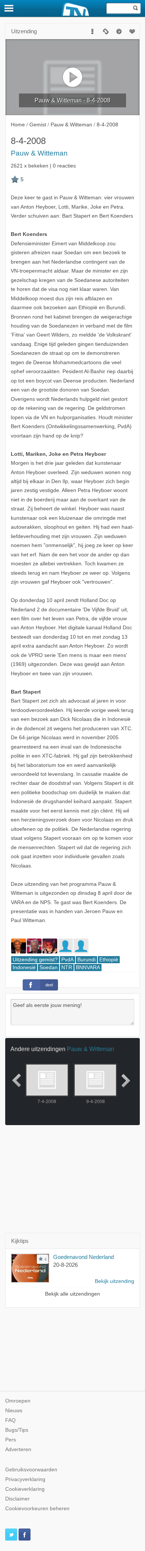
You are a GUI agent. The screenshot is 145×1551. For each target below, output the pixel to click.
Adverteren (18, 1449)
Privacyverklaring (25, 1479)
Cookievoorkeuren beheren (37, 1508)
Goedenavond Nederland (83, 1257)
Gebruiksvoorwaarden (31, 1469)
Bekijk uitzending (114, 1281)
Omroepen (17, 1401)
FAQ (10, 1420)
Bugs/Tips (16, 1430)
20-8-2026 (65, 1265)
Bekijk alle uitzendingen (72, 1294)
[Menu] (9, 8)
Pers (10, 1440)
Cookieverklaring (25, 1489)
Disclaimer (17, 1499)
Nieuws (13, 1410)
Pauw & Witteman (39, 153)
